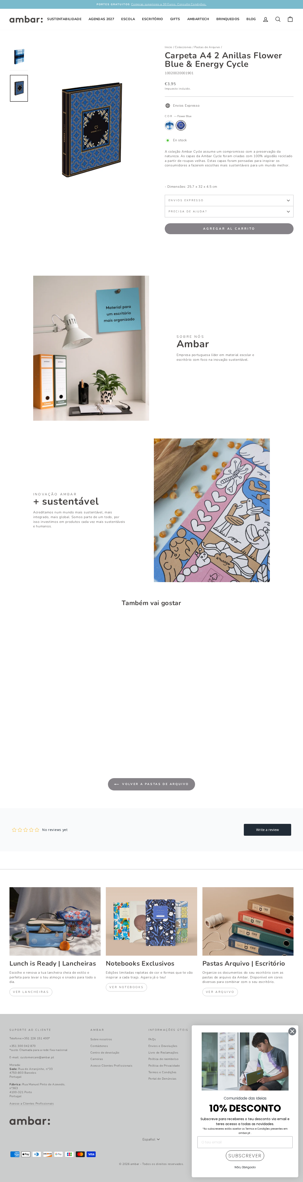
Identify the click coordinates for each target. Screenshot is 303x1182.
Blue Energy (169, 125)
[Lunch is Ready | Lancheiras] (55, 921)
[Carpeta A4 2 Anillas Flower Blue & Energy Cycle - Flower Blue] (19, 738)
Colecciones (183, 47)
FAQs (152, 1039)
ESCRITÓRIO (152, 19)
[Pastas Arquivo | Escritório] (248, 921)
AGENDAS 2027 (101, 19)
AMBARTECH (198, 19)
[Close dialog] (292, 1031)
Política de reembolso (163, 1059)
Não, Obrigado (245, 1167)
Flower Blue (181, 125)
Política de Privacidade (164, 1066)
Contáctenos (99, 1046)
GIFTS (175, 19)
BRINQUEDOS (228, 19)
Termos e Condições (162, 1072)
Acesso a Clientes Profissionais (31, 1103)
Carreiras (96, 1059)
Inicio (168, 47)
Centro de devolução (104, 1052)
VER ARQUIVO (220, 992)
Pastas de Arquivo (207, 47)
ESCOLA (128, 19)
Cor (178, 116)
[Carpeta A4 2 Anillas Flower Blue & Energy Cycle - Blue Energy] (12, 738)
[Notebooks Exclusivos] (151, 921)
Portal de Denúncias (162, 1079)
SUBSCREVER (245, 1155)
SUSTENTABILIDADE (64, 19)
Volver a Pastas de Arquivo (155, 784)
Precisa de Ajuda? (188, 211)
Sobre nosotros (101, 1039)
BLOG (251, 19)
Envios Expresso (186, 200)
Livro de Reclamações (163, 1052)
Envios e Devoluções (163, 1046)
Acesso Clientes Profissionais (111, 1066)
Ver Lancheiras (31, 992)
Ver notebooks (126, 987)
